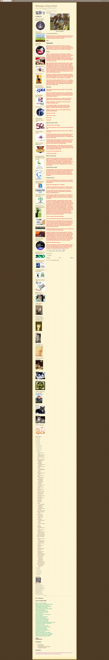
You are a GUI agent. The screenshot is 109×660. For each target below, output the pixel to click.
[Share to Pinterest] (65, 250)
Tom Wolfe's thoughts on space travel (41, 496)
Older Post (71, 257)
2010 (37, 442)
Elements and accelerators (41, 534)
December (39, 445)
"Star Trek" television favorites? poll (40, 556)
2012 (37, 440)
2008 (37, 574)
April (38, 569)
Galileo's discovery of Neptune (40, 545)
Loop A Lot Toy (39, 513)
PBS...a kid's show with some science (40, 498)
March (38, 571)
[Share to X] (61, 250)
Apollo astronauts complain (39, 483)
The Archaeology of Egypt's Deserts (44, 646)
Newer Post (48, 257)
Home (60, 257)
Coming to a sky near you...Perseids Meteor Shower (41, 469)
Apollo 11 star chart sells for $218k (41, 509)
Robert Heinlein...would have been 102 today (40, 554)
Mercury (38, 583)
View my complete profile (39, 593)
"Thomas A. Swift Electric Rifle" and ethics (41, 455)
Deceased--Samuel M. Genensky (40, 530)
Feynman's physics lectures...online (40, 515)
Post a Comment (49, 255)
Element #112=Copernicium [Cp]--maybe (40, 477)
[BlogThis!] (60, 250)
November (39, 446)
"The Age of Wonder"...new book (40, 548)
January (38, 573)
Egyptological (40, 644)
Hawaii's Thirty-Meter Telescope (40, 489)
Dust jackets (39, 525)
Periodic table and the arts (41, 510)
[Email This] (58, 250)
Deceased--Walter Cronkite (39, 501)
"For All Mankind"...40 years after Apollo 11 (40, 541)
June (38, 567)
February (38, 572)
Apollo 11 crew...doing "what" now (40, 494)
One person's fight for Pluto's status (40, 552)
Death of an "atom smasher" (40, 550)
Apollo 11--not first (40, 492)
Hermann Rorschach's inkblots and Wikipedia (40, 461)
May (38, 568)
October (38, 447)
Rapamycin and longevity (41, 535)
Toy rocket (38, 471)
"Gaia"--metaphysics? (40, 475)
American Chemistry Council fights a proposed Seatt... (40, 480)
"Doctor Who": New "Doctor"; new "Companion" (40, 506)
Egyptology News (41, 645)
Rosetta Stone (39, 499)
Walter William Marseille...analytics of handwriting (41, 464)
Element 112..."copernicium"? (41, 504)
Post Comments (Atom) (55, 260)
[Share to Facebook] (63, 250)
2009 (37, 444)
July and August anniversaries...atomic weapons (41, 520)
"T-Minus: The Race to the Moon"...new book (41, 532)
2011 (37, 441)
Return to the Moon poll (40, 563)
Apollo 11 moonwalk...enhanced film (41, 523)
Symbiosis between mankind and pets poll (41, 561)
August (38, 450)
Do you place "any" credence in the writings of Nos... (40, 558)
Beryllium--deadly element (40, 518)
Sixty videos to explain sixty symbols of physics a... (40, 565)
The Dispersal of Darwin (42, 647)
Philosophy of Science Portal (46, 6)
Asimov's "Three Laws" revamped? (40, 485)
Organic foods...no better (41, 459)
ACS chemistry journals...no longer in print (41, 527)
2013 (37, 439)
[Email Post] (57, 249)
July (38, 451)
